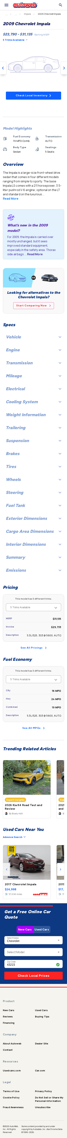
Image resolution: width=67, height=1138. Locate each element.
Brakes (12, 453)
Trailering (15, 427)
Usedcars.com (12, 1070)
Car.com (40, 1070)
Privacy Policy (43, 1091)
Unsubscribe (43, 1107)
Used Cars (41, 929)
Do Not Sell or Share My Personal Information (49, 1099)
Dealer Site (41, 1043)
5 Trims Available (13, 40)
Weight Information (26, 414)
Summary (15, 557)
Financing (8, 1022)
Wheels (13, 479)
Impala (27, 14)
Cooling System (22, 401)
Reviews (8, 1016)
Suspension (17, 440)
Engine (13, 349)
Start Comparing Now (31, 305)
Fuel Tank (15, 505)
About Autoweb (12, 1043)
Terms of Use (11, 1091)
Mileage (14, 375)
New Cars (25, 929)
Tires (11, 466)
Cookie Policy (11, 1097)
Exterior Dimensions (26, 518)
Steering (14, 492)
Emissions (16, 570)
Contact (8, 1049)
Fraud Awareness (13, 1107)
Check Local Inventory (32, 95)
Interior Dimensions (26, 544)
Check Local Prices (33, 976)
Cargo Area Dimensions (30, 531)
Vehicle (13, 336)
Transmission (19, 362)
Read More (10, 199)
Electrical (15, 388)
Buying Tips (42, 1016)
